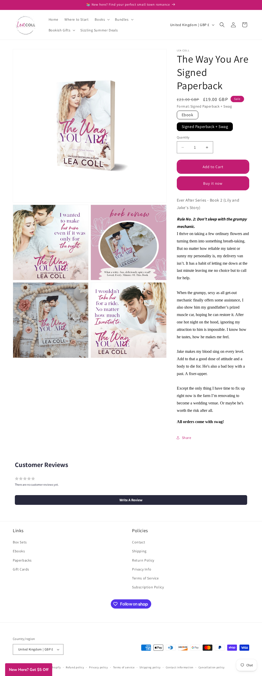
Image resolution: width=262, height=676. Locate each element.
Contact (138, 542)
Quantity (183, 137)
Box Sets (20, 542)
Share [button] (186, 437)
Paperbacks (22, 560)
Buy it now (213, 183)
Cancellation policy (212, 667)
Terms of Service (145, 578)
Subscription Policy (148, 587)
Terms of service (124, 667)
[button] (102, 19)
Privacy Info (141, 569)
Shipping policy (150, 667)
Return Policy (143, 560)
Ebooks (19, 551)
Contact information (179, 667)
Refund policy (75, 667)
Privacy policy (98, 667)
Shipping (139, 551)
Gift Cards (21, 569)
